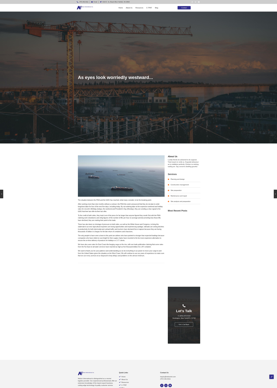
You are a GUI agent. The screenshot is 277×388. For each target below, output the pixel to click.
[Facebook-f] (192, 2)
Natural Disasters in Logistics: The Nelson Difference (181, 235)
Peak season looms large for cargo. (179, 261)
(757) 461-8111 (165, 379)
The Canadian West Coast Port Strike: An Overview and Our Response (184, 281)
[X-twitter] (195, 2)
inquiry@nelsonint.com (168, 377)
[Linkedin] (198, 2)
